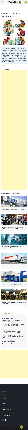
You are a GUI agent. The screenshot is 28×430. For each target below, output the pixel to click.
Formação (3, 398)
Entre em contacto (6, 409)
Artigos (2, 395)
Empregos (3, 396)
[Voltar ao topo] (21, 427)
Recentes (20, 313)
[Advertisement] (14, 130)
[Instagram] (2, 419)
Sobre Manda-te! (5, 407)
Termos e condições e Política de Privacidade (12, 411)
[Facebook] (5, 419)
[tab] (7, 313)
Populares (7, 313)
